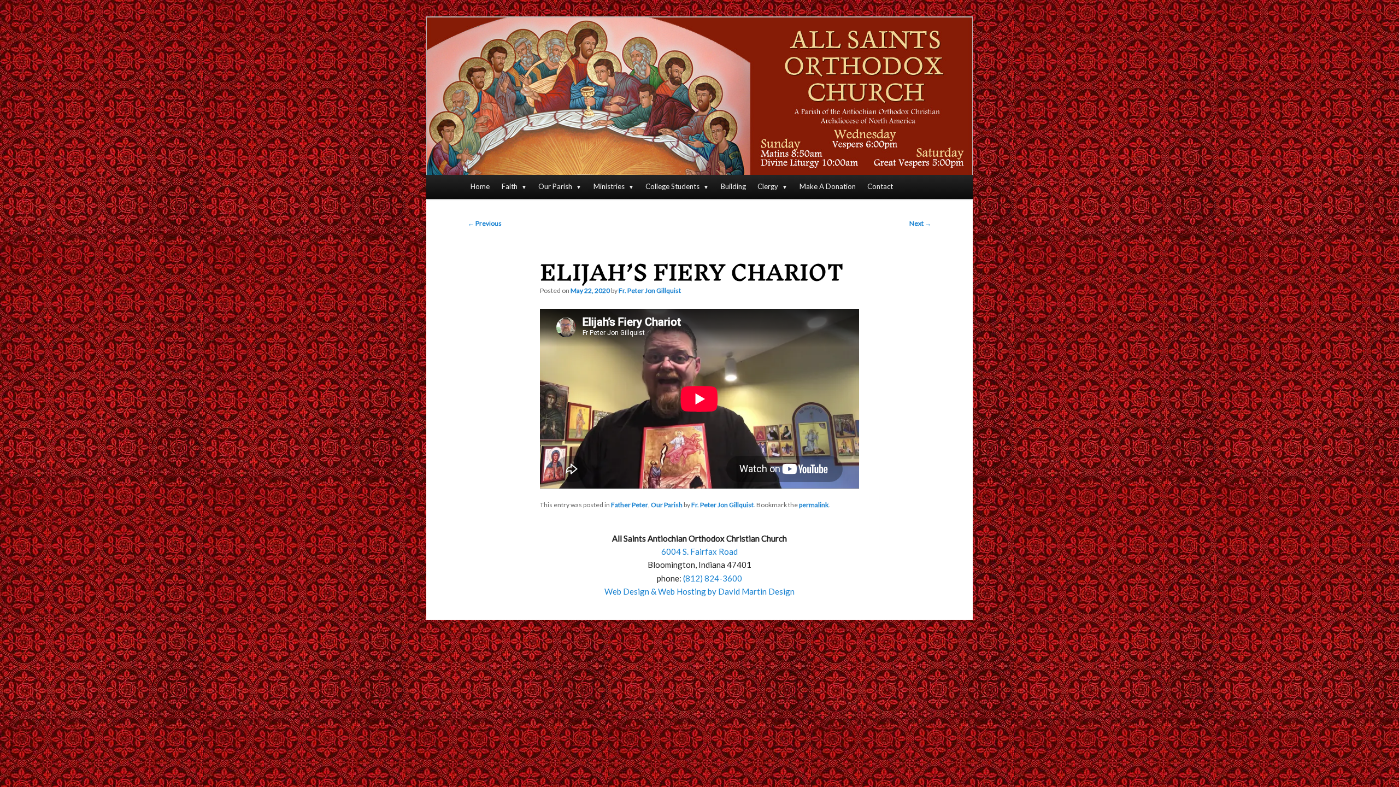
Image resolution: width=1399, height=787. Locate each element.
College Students (672, 186)
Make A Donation (828, 186)
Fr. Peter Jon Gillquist (650, 290)
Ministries (609, 186)
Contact (880, 186)
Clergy (767, 186)
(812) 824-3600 (712, 578)
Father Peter (629, 505)
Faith (510, 186)
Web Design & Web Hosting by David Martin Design (699, 591)
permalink (813, 505)
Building (733, 186)
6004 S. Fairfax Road (699, 551)
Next (920, 223)
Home (480, 186)
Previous (485, 223)
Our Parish (555, 186)
